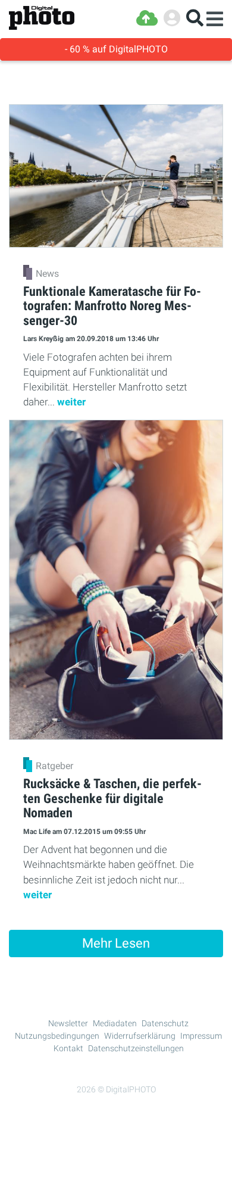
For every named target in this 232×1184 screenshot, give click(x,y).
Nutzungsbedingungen (57, 1036)
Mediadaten (115, 1023)
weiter (71, 402)
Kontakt (68, 1048)
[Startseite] (41, 18)
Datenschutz (165, 1023)
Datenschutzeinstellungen (136, 1048)
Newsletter (68, 1023)
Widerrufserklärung (139, 1036)
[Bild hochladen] (147, 18)
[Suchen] (194, 18)
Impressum (201, 1036)
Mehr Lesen (116, 943)
